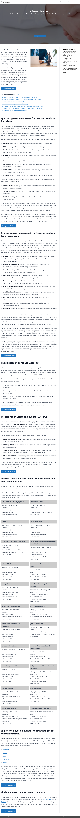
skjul (17, 94)
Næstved (6, 749)
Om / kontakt (69, 2)
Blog (68, 816)
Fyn (55, 2)
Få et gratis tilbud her (40, 36)
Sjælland (60, 2)
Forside (44, 2)
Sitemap (72, 816)
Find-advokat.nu (6, 2)
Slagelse (5, 756)
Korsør (5, 753)
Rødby (5, 762)
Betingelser (77, 816)
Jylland (50, 2)
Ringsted (6, 759)
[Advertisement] (40, 24)
